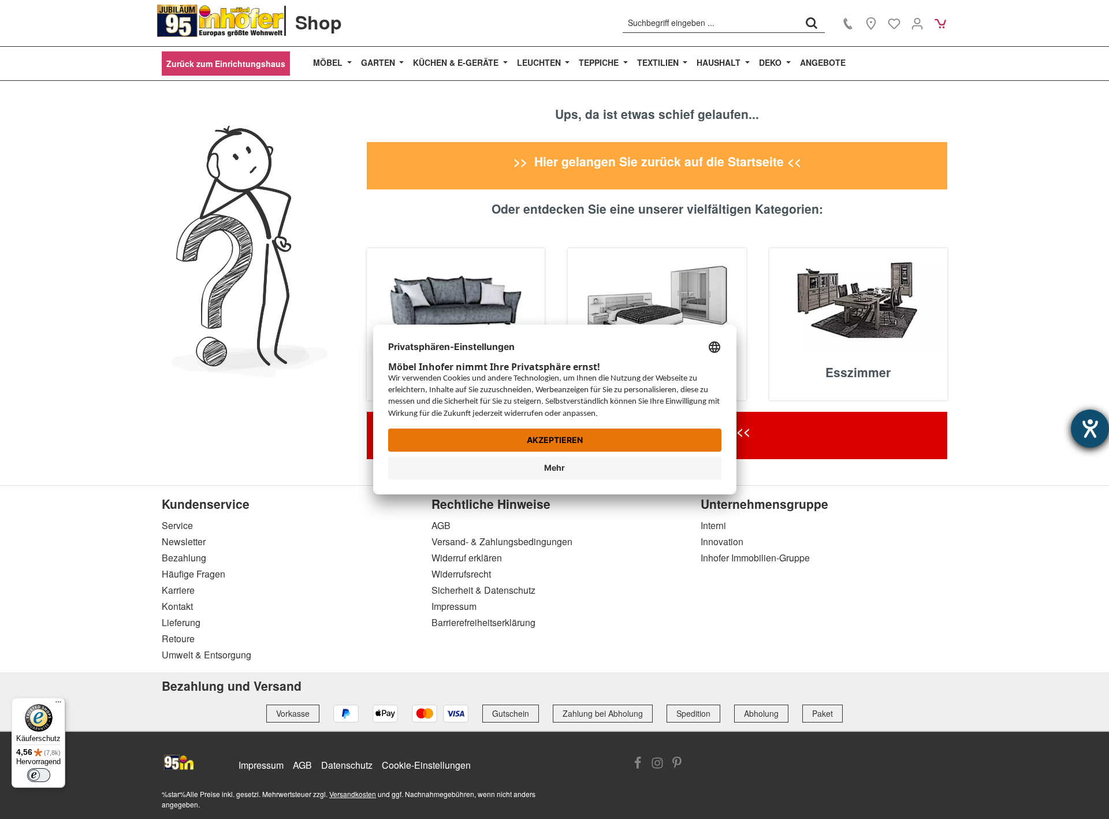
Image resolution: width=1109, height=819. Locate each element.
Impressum (454, 606)
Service (177, 525)
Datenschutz (347, 765)
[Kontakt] (847, 23)
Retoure (178, 638)
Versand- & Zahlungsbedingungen (501, 541)
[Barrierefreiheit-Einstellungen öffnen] (1090, 429)
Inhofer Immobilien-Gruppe (755, 557)
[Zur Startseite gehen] (220, 21)
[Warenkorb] (940, 23)
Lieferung (181, 622)
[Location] (871, 23)
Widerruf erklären (466, 557)
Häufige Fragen (193, 573)
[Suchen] (811, 22)
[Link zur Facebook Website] (637, 764)
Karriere (178, 590)
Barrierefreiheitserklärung (483, 622)
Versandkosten (352, 794)
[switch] (38, 775)
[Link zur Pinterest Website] (677, 764)
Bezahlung (184, 557)
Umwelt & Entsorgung (206, 654)
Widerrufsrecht (461, 573)
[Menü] (58, 705)
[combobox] (711, 22)
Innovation (722, 541)
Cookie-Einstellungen (426, 765)
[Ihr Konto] (917, 23)
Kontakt (177, 606)
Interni (713, 525)
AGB (441, 525)
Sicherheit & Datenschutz (483, 590)
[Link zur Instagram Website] (657, 764)
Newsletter (184, 541)
